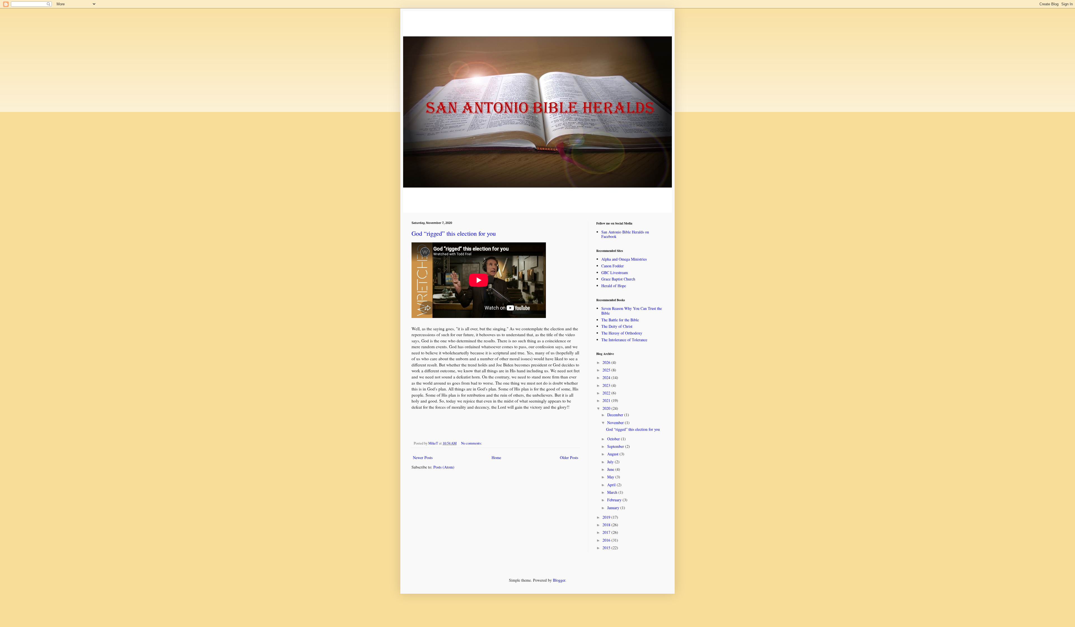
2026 (606, 362)
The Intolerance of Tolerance (624, 339)
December (615, 414)
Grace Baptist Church (618, 279)
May (611, 476)
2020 (606, 408)
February (615, 499)
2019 (606, 517)
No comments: (472, 443)
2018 (606, 524)
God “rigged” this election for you (454, 233)
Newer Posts (423, 457)
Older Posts (569, 457)
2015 (606, 547)
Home (496, 457)
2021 (606, 400)
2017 (606, 532)
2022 (606, 393)
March (612, 492)
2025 (606, 370)
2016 (606, 540)
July (611, 461)
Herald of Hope (613, 285)
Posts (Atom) (443, 467)
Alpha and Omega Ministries (624, 259)
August (613, 454)
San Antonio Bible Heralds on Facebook (625, 234)
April (612, 484)
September (616, 446)
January (613, 507)
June (611, 469)
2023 (606, 385)
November (616, 422)
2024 (606, 377)
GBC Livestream (614, 272)
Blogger (559, 580)
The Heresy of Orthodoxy (621, 333)
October (614, 438)
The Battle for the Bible (620, 319)
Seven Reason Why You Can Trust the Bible (631, 311)
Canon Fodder (612, 265)
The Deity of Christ (616, 326)
